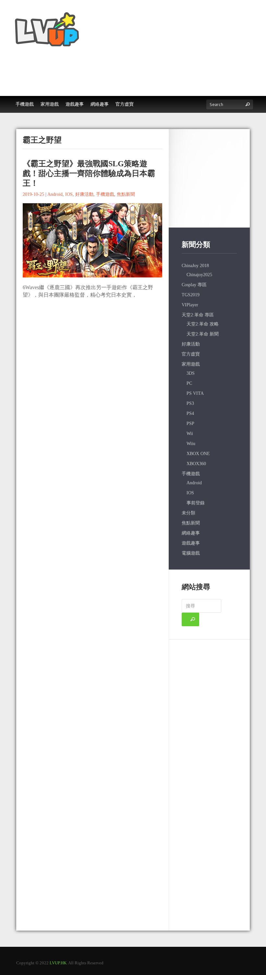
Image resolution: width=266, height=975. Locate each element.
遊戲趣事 (191, 543)
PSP (190, 423)
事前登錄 (196, 502)
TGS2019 (191, 294)
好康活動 (84, 194)
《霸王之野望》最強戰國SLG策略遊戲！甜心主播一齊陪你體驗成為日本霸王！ (89, 173)
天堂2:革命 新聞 (203, 334)
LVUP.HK (58, 962)
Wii (190, 433)
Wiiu (191, 443)
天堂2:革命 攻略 (203, 324)
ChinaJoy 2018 (195, 265)
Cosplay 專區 (194, 284)
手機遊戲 (105, 194)
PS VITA (195, 393)
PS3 (190, 403)
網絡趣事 (191, 533)
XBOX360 (196, 463)
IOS (69, 194)
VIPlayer (190, 304)
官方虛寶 (191, 354)
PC (189, 383)
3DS (191, 373)
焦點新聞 (126, 194)
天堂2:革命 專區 (198, 314)
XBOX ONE (198, 453)
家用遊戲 (191, 364)
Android (55, 194)
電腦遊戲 (191, 553)
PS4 (190, 413)
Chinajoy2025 (199, 274)
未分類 (188, 513)
